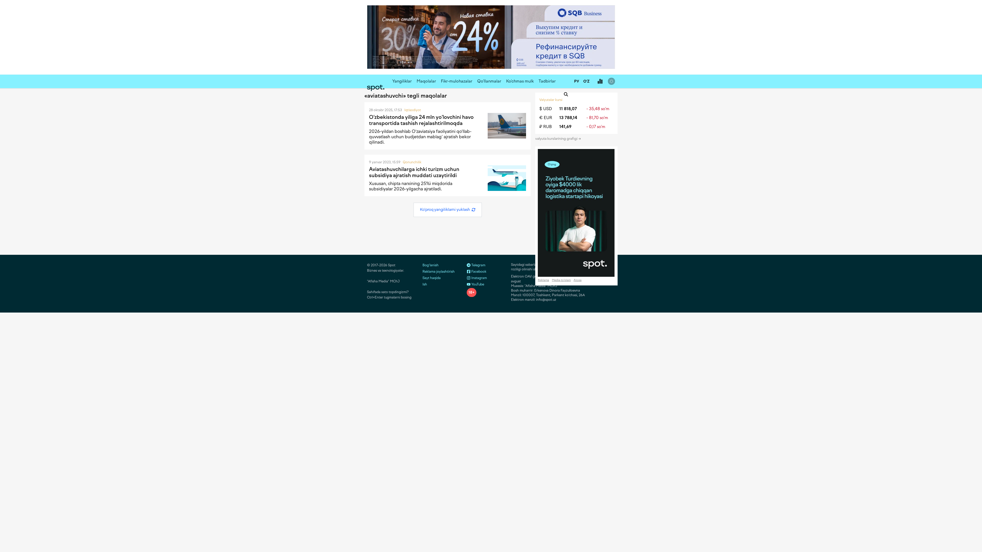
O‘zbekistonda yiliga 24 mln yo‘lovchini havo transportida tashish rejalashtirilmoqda (421, 120)
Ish (424, 284)
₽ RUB (545, 126)
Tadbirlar (547, 81)
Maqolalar (426, 81)
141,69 (565, 126)
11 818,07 (568, 108)
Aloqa (578, 280)
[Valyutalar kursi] (600, 81)
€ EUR (545, 117)
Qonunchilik (412, 162)
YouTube (477, 284)
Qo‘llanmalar (489, 81)
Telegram (478, 265)
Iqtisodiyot (412, 110)
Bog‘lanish (430, 265)
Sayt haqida (431, 278)
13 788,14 (568, 117)
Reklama (543, 280)
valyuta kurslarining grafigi (556, 138)
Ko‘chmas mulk (520, 81)
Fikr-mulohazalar (456, 81)
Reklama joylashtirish (438, 271)
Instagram (479, 278)
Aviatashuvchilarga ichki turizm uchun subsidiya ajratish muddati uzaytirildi (414, 172)
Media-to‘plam (561, 280)
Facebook (478, 271)
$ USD (545, 108)
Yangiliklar (402, 81)
